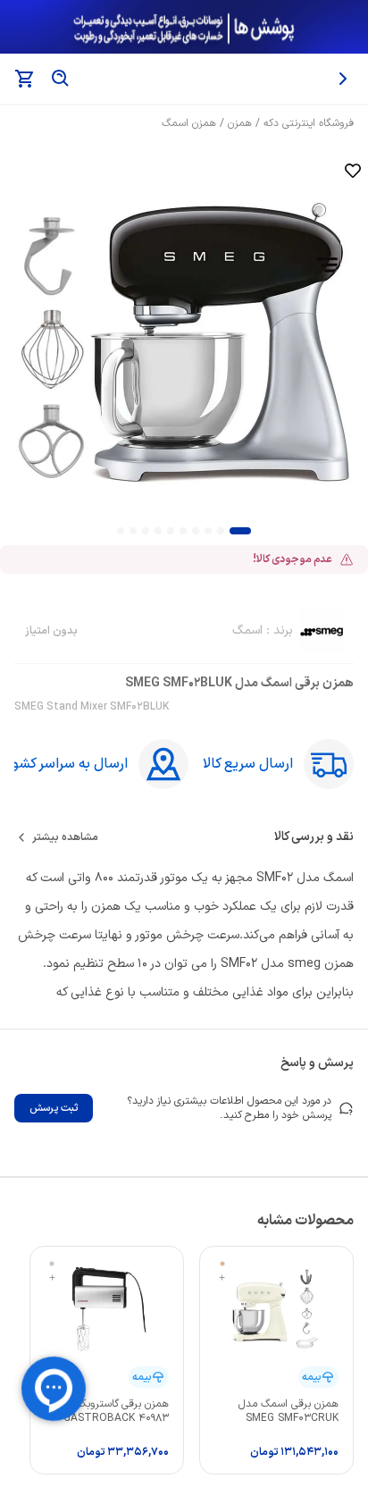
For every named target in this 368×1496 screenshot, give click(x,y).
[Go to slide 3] (208, 530)
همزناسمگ (189, 123)
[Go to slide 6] (170, 530)
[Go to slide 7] (158, 530)
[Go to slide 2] (220, 530)
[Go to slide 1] (240, 530)
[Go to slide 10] (120, 530)
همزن (240, 123)
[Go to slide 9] (133, 530)
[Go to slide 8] (145, 530)
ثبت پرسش (53, 1108)
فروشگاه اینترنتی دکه (308, 123)
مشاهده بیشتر (65, 837)
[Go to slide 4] (195, 530)
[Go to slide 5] (183, 530)
